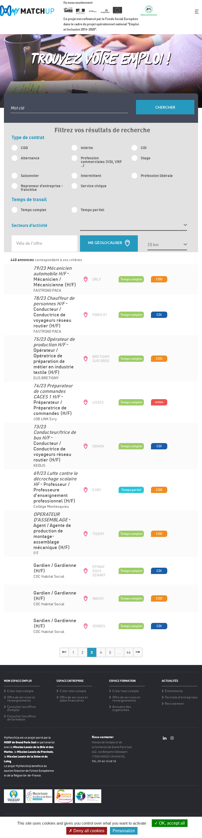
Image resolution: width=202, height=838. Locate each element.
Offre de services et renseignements (21, 699)
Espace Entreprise (70, 681)
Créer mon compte (20, 691)
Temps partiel (92, 209)
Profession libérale (157, 175)
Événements (174, 691)
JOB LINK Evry (53, 402)
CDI (144, 147)
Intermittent (91, 175)
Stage (145, 157)
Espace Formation (122, 681)
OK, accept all (171, 823)
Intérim (87, 147)
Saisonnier (30, 175)
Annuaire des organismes (121, 708)
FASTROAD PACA (54, 279)
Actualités (170, 681)
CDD (24, 147)
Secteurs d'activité (29, 225)
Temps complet (33, 209)
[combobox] (44, 243)
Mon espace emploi (18, 681)
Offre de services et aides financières (74, 699)
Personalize (124, 831)
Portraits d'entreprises (181, 697)
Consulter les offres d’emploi (21, 708)
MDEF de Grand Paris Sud (20, 742)
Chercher (165, 107)
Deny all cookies (88, 831)
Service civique (94, 185)
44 (129, 652)
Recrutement (174, 703)
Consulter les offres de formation (21, 718)
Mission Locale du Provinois (35, 752)
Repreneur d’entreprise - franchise (42, 187)
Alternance (30, 157)
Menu (196, 11)
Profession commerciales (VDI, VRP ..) (101, 161)
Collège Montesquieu (55, 490)
